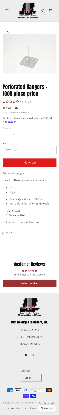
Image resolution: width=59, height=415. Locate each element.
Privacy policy (50, 403)
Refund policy (14, 408)
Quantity (7, 128)
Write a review (29, 283)
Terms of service (30, 408)
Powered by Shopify (32, 403)
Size (4, 143)
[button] (7, 11)
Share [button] (9, 232)
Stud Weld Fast (17, 403)
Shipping (6, 112)
